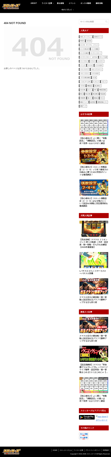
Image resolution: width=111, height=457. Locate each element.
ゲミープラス (83, 61)
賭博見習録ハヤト (102, 102)
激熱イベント (83, 102)
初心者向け (98, 85)
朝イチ (89, 98)
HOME (55, 450)
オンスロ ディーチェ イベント (89, 45)
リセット (104, 81)
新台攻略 (95, 94)
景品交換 (102, 94)
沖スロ (102, 98)
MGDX (82, 40)
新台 (81, 94)
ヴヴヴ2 (82, 85)
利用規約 (106, 450)
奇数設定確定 (102, 89)
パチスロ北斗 (95, 73)
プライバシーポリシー (93, 450)
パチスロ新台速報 (85, 77)
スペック (82, 65)
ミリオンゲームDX (85, 81)
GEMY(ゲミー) (98, 36)
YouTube (89, 40)
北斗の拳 (82, 89)
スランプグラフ (84, 69)
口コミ (89, 89)
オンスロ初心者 (84, 49)
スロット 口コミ (84, 73)
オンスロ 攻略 (84, 53)
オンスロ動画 (94, 49)
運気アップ (83, 106)
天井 (95, 89)
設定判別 (92, 102)
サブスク (92, 61)
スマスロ (90, 65)
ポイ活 (94, 77)
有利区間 (82, 98)
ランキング (96, 81)
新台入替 (87, 94)
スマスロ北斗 (98, 65)
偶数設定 (89, 85)
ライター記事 (78, 450)
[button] (106, 21)
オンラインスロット (95, 53)
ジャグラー (101, 61)
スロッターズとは (66, 450)
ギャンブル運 (103, 57)
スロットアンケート (96, 69)
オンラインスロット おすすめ (88, 57)
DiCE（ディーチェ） (85, 36)
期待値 (96, 98)
